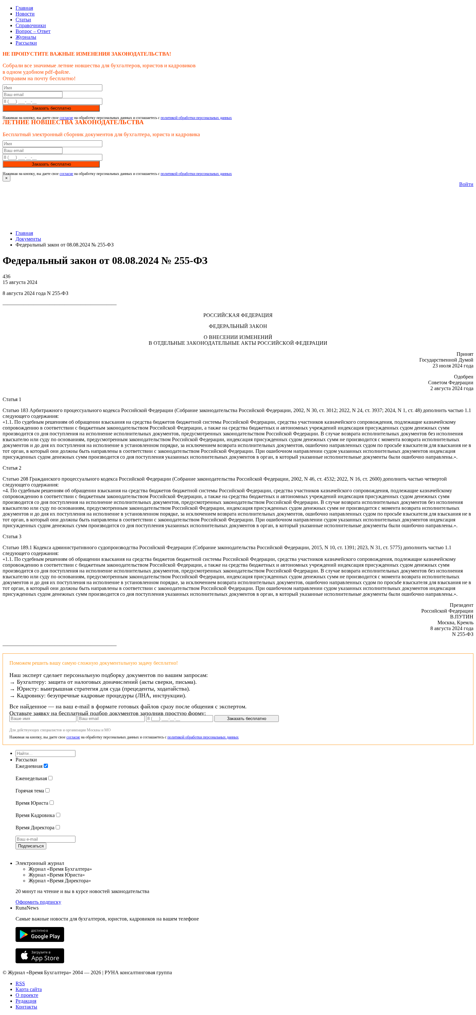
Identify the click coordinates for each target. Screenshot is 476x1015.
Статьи (23, 19)
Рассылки (26, 43)
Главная (24, 8)
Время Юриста (32, 803)
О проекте (27, 995)
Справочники (31, 25)
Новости (25, 13)
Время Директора (35, 827)
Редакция (26, 1001)
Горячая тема (30, 790)
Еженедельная (31, 778)
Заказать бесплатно (51, 108)
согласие (66, 117)
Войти (466, 184)
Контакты (26, 1007)
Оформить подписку (38, 902)
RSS (20, 983)
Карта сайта (29, 989)
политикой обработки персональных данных (196, 117)
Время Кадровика (35, 815)
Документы (28, 239)
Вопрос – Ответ (33, 31)
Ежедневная (29, 766)
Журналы (26, 37)
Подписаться (31, 846)
